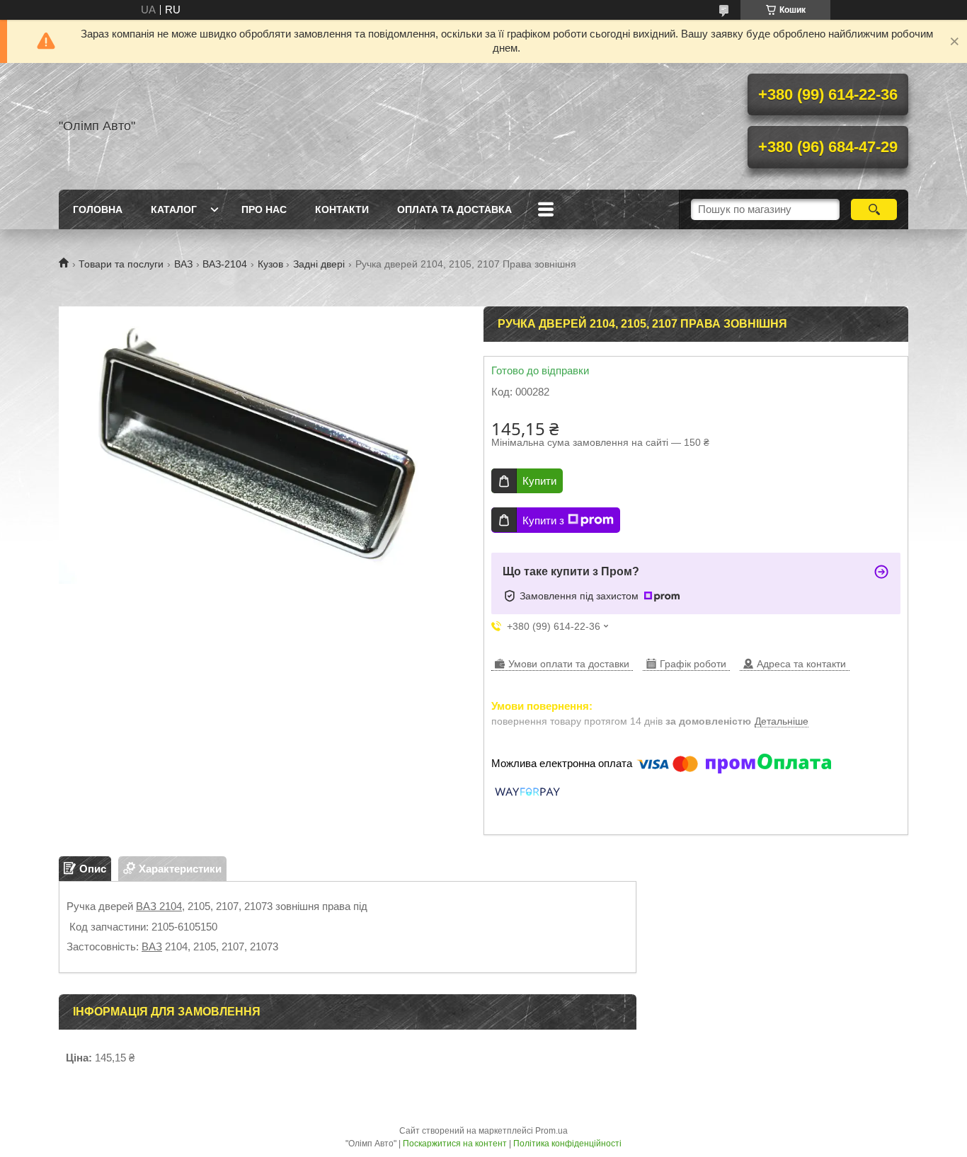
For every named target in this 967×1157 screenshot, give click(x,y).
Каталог (174, 209)
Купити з (543, 520)
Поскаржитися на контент (455, 1144)
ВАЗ (183, 264)
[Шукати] (874, 209)
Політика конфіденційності (567, 1144)
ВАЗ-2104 (224, 264)
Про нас (264, 209)
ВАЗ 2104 (159, 906)
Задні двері (319, 264)
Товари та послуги (121, 264)
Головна (97, 209)
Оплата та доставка (454, 209)
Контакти (342, 209)
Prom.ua (551, 1131)
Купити (539, 481)
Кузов (270, 264)
